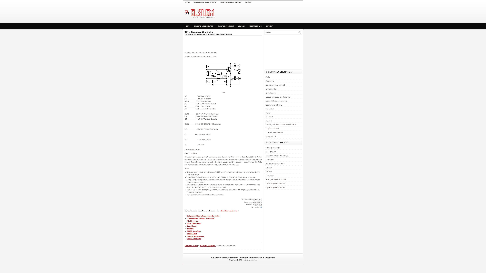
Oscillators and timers (274, 105)
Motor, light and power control (276, 101)
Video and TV (271, 136)
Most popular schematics (230, 2)
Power (268, 113)
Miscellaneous (271, 93)
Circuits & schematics (203, 26)
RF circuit (269, 117)
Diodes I (269, 167)
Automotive (270, 81)
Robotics (269, 121)
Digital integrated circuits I (275, 183)
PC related (270, 109)
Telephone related (272, 129)
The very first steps (273, 147)
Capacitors (270, 159)
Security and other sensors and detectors (281, 124)
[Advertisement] (273, 13)
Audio (268, 77)
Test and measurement (274, 132)
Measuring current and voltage (277, 155)
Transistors (270, 175)
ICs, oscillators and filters (275, 163)
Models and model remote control (278, 97)
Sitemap (248, 2)
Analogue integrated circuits (276, 179)
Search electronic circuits (205, 2)
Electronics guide (226, 26)
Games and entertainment (275, 85)
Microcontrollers (271, 89)
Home (187, 2)
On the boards (271, 151)
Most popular (255, 26)
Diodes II (269, 171)
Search (241, 26)
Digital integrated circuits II (275, 187)
